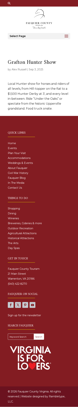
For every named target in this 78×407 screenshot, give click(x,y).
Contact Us (15, 187)
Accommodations (19, 158)
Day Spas (14, 248)
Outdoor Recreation (20, 228)
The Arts (13, 243)
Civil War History (18, 173)
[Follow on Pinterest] (25, 305)
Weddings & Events (20, 163)
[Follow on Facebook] (11, 305)
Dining (12, 213)
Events (12, 148)
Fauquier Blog (17, 178)
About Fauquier (17, 168)
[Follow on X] (18, 305)
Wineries (13, 218)
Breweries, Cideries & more (25, 223)
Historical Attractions (21, 238)
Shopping (14, 208)
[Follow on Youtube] (32, 305)
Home (12, 143)
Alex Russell (19, 69)
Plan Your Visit (17, 153)
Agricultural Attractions (22, 233)
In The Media (16, 182)
